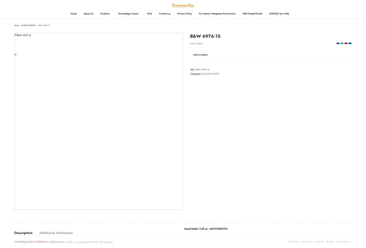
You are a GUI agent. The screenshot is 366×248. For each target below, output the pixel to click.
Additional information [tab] (56, 232)
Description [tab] (23, 232)
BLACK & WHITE (28, 25)
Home (16, 25)
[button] (179, 36)
